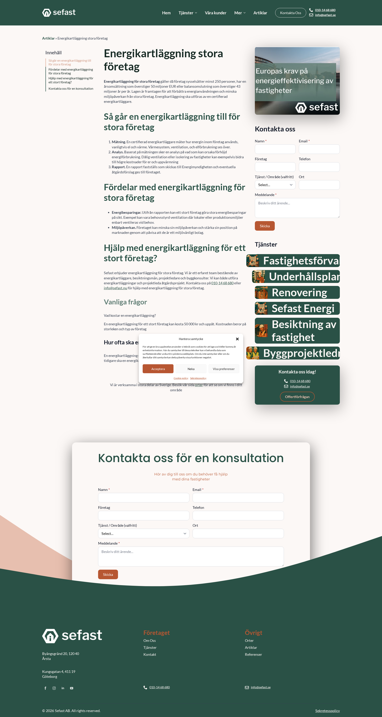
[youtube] (71, 688)
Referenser (253, 654)
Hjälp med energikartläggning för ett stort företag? (71, 80)
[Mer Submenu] (245, 13)
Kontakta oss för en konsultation (71, 88)
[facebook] (45, 688)
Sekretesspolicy (198, 378)
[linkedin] (63, 688)
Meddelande (266, 194)
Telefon (304, 159)
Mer (238, 12)
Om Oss (149, 640)
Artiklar (260, 12)
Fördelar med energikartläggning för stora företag (71, 71)
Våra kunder (215, 12)
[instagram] (54, 688)
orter (199, 385)
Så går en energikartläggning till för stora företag (70, 62)
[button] (237, 339)
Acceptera (158, 368)
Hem (166, 12)
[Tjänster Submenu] (197, 13)
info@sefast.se (325, 15)
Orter (249, 640)
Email (304, 141)
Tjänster (186, 12)
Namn (261, 141)
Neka (191, 368)
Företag (261, 159)
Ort (301, 177)
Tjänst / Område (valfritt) (274, 177)
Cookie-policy (181, 378)
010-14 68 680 (325, 10)
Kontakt (149, 654)
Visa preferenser (224, 368)
